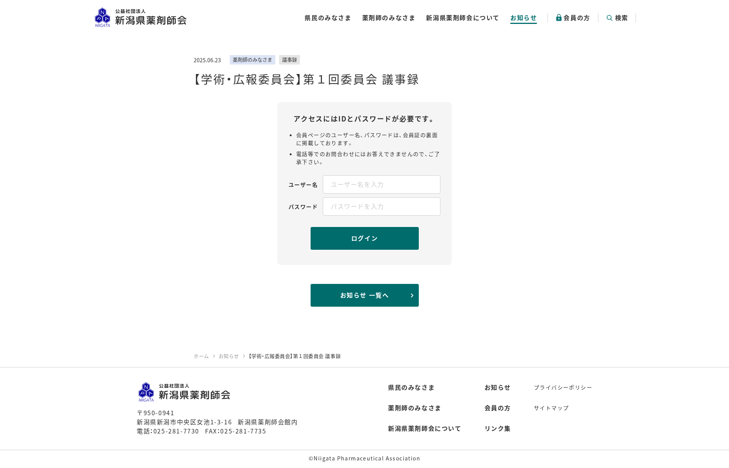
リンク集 (497, 428)
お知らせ (523, 17)
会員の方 (576, 17)
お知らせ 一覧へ (364, 294)
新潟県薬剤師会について (463, 17)
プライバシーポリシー (563, 387)
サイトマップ (551, 407)
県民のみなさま (328, 17)
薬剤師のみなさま (389, 17)
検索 (621, 17)
